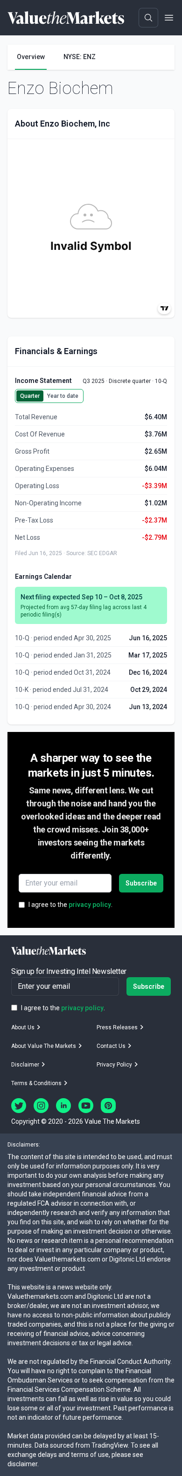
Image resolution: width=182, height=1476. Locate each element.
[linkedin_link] (63, 1105)
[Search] (148, 17)
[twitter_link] (18, 1105)
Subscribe (141, 883)
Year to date (62, 396)
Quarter (30, 396)
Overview (31, 56)
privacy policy (90, 904)
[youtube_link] (85, 1105)
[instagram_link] (41, 1105)
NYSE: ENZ (79, 56)
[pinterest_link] (108, 1105)
